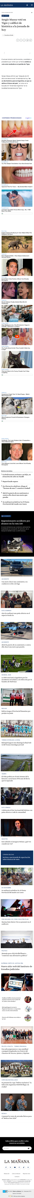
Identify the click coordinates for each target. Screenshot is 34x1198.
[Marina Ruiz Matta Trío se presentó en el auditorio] (17, 908)
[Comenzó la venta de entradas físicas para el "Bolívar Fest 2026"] (17, 1102)
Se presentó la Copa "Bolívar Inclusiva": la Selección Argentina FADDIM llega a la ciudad (17, 1085)
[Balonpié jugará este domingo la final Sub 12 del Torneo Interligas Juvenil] (17, 728)
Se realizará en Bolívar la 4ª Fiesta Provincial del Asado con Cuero (16, 503)
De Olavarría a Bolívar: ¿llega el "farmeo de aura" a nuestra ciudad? (16, 487)
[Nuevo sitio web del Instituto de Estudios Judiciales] (17, 982)
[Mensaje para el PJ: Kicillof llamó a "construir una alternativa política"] (17, 939)
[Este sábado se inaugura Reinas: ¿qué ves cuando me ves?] (17, 827)
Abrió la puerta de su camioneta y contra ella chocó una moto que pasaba (16, 495)
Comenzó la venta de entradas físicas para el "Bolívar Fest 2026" (17, 1117)
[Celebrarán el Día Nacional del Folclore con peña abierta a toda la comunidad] (17, 796)
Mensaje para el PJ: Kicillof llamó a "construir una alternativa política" (14, 954)
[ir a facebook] (6, 1167)
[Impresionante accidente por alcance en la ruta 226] (17, 544)
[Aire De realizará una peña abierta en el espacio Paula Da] (17, 599)
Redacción (6, 1173)
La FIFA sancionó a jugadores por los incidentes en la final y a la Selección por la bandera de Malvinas (17, 680)
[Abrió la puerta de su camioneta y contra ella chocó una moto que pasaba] (17, 631)
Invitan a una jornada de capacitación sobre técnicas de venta (16, 858)
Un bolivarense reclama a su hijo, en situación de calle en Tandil (16, 476)
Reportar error (26, 1173)
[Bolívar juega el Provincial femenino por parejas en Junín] (17, 697)
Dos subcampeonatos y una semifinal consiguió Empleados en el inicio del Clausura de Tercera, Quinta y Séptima (15, 1051)
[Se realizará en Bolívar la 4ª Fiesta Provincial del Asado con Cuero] (17, 876)
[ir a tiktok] (23, 1167)
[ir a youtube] (14, 1167)
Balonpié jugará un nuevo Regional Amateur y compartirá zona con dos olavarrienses (11, 1008)
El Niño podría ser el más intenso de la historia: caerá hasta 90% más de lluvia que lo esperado (16, 779)
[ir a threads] (28, 1167)
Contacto (17, 1176)
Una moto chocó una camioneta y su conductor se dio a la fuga (15, 583)
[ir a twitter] (10, 1167)
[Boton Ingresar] (27, 5)
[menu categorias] (32, 5)
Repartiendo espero (10, 481)
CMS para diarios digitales (19, 1196)
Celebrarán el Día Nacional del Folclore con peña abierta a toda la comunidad (17, 811)
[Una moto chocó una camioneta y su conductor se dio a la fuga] (17, 567)
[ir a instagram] (19, 1167)
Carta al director (16, 1173)
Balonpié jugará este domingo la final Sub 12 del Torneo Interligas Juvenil (16, 744)
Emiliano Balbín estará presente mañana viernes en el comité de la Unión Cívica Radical (11, 999)
